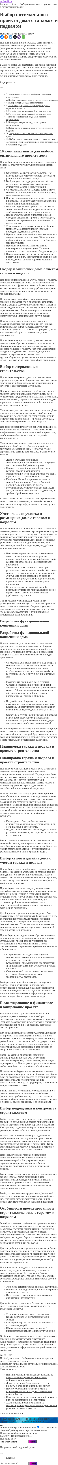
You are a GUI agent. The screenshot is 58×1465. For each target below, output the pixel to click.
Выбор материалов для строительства (25, 102)
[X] (15, 37)
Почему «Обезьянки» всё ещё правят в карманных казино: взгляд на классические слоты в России (29, 1391)
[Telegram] (10, 37)
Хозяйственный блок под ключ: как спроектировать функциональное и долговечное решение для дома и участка (31, 1405)
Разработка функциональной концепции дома (29, 111)
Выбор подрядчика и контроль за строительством (32, 139)
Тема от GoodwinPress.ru (32, 1421)
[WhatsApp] (23, 37)
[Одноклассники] (6, 37)
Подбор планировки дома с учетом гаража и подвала (33, 100)
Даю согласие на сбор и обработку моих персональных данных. (28, 1430)
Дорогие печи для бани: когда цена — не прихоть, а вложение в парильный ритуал (28, 1384)
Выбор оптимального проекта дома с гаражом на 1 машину (26, 1359)
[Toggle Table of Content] (2, 89)
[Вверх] (1, 1425)
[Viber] (19, 37)
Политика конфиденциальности (17, 1433)
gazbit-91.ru (6, 1)
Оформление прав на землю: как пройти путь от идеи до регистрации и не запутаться (31, 1398)
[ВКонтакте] (2, 37)
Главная (10, 1457)
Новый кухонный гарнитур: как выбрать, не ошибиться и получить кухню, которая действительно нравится (29, 1377)
